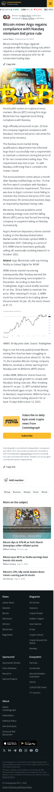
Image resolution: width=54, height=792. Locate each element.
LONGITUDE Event (38, 687)
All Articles (34, 602)
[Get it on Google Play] (28, 743)
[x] (4, 751)
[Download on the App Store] (10, 743)
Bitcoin (5, 613)
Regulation (7, 634)
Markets (6, 608)
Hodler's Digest (36, 618)
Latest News (8, 39)
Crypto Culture (36, 634)
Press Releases (9, 668)
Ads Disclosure (9, 726)
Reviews (33, 648)
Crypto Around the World (38, 641)
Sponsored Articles (11, 662)
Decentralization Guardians (37, 675)
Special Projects (9, 679)
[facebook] (20, 751)
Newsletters (8, 715)
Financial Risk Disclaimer (8, 733)
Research (6, 673)
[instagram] (26, 751)
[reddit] (36, 751)
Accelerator (34, 668)
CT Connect (34, 692)
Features (33, 608)
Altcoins (6, 624)
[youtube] (31, 751)
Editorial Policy (26, 453)
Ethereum (7, 618)
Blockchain (7, 629)
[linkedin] (9, 751)
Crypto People (36, 613)
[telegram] (15, 751)
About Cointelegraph (9, 708)
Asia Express (35, 624)
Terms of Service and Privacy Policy (17, 787)
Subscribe (27, 435)
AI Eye (32, 629)
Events (32, 682)
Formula (33, 662)
